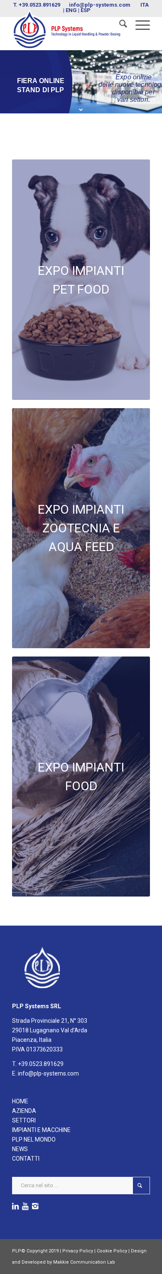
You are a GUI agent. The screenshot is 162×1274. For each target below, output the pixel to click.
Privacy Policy (77, 1251)
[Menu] (138, 25)
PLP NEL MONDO (34, 1139)
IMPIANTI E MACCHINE (41, 1130)
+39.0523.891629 (39, 5)
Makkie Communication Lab (84, 1262)
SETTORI (24, 1120)
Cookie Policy (112, 1251)
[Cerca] (119, 25)
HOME (20, 1101)
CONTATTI (25, 1158)
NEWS (20, 1149)
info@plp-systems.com (99, 5)
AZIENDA (24, 1110)
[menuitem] (119, 25)
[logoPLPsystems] (67, 29)
